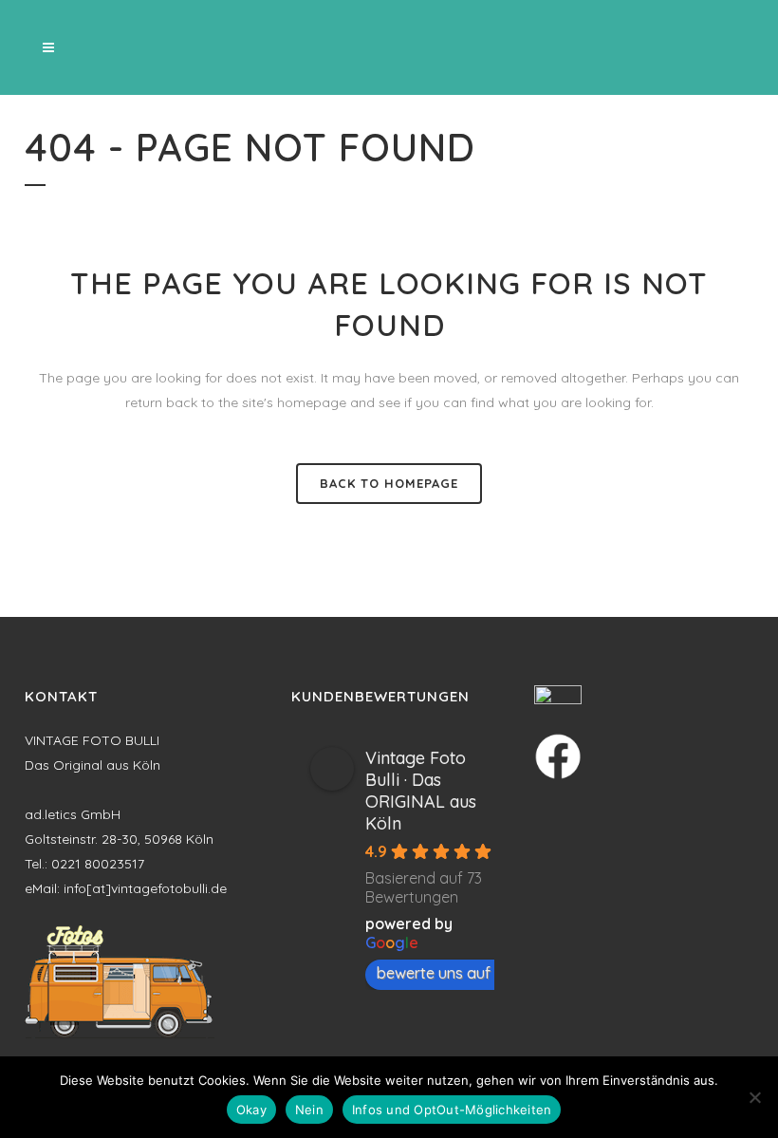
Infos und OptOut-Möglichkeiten (452, 1109)
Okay (251, 1109)
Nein (309, 1109)
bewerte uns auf (434, 972)
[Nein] (754, 1097)
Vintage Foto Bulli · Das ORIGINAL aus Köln (420, 790)
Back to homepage (389, 483)
